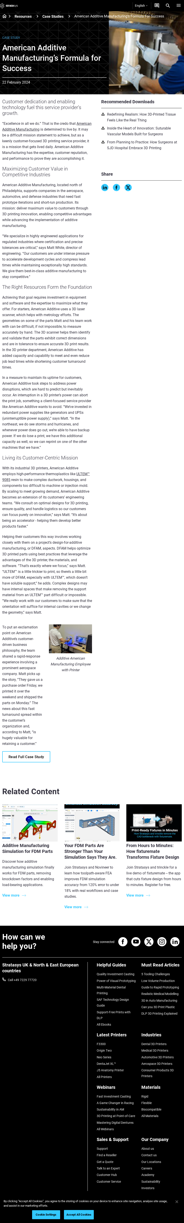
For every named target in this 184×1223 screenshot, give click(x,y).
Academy (147, 1175)
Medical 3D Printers (154, 1050)
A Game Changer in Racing (115, 1103)
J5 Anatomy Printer (110, 1070)
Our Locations (151, 1162)
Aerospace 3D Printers (156, 1064)
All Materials (149, 1116)
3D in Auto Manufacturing (159, 1000)
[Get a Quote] (156, 5)
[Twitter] (128, 187)
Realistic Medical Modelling (160, 994)
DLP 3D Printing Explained (159, 1013)
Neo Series (104, 1057)
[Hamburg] (178, 5)
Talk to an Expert (108, 1168)
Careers (146, 1168)
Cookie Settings (46, 1214)
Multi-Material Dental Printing (111, 990)
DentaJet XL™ (106, 1064)
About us (147, 1148)
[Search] (167, 5)
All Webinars (105, 1129)
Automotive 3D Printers (157, 1057)
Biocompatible (151, 1109)
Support (102, 1148)
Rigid (144, 1096)
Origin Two (104, 1050)
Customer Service (109, 1181)
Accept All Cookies (78, 1214)
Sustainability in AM (110, 1109)
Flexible (146, 1103)
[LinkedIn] (104, 187)
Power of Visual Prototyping (116, 981)
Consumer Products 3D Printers (157, 1073)
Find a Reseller (107, 1155)
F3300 (101, 1044)
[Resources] (37, 16)
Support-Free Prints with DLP (114, 1015)
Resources (23, 16)
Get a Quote (105, 1162)
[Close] (177, 1202)
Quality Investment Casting (115, 974)
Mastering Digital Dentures (115, 1122)
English (140, 5)
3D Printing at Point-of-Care (116, 1116)
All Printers (104, 1077)
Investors (147, 1188)
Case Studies (53, 16)
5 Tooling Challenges (155, 974)
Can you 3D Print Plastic (158, 1007)
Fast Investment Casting (114, 1096)
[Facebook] (116, 187)
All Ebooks (104, 1024)
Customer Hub (107, 1175)
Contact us (149, 1155)
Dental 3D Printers (153, 1044)
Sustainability (150, 1181)
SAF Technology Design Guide (113, 1002)
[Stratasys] (9, 6)
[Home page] (3, 16)
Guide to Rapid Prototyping (160, 987)
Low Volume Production (158, 981)
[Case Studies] (69, 16)
